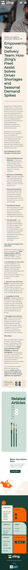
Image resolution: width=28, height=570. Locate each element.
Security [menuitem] (5, 550)
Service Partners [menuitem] (5, 544)
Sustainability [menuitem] (7, 548)
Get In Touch (7, 528)
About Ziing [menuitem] (6, 541)
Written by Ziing (8, 382)
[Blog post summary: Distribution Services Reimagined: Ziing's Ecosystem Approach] (16, 435)
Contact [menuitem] (17, 531)
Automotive (8, 39)
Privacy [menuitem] (14, 563)
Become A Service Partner (6, 532)
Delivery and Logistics (11, 37)
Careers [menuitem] (17, 528)
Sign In (21, 542)
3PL (21, 39)
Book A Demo (15, 471)
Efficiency (16, 39)
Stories (3, 30)
